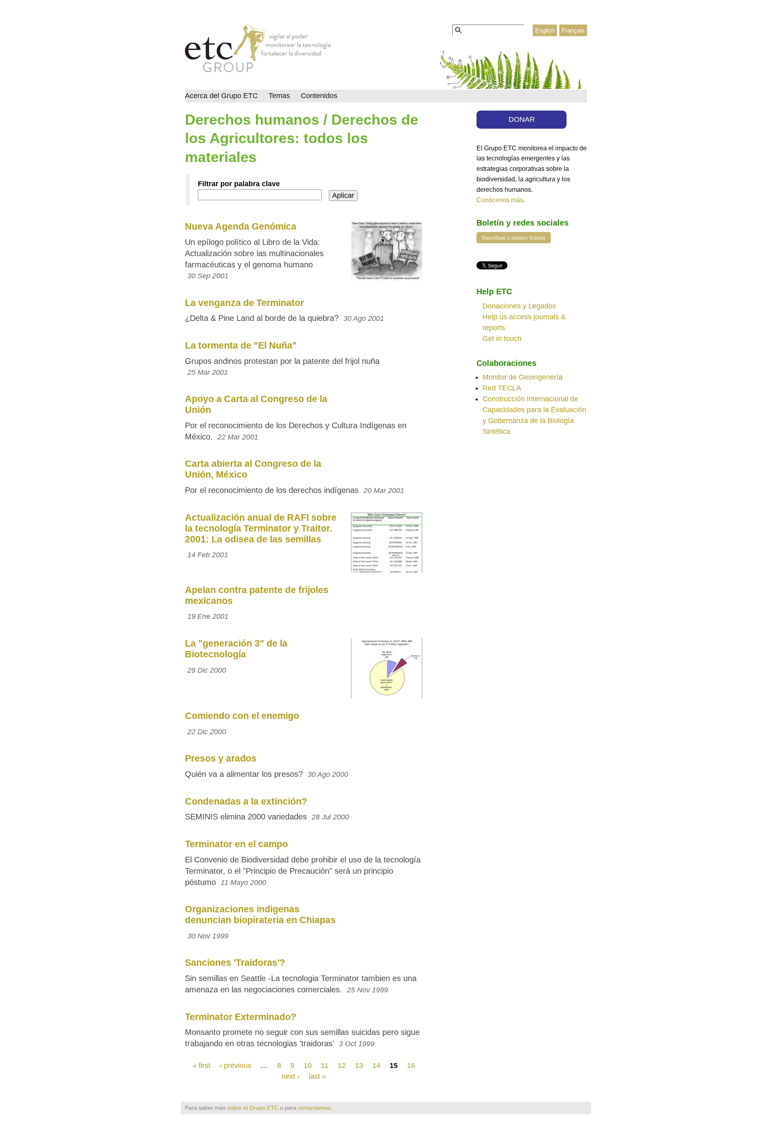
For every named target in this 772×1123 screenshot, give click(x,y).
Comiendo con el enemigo (242, 715)
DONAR (522, 119)
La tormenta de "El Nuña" (241, 345)
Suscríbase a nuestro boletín (513, 237)
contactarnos (314, 1108)
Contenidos (319, 96)
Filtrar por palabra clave (239, 184)
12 (342, 1065)
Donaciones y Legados (519, 306)
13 (359, 1065)
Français (573, 30)
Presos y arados (221, 758)
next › (290, 1076)
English (544, 30)
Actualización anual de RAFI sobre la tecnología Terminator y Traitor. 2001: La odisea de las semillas (261, 528)
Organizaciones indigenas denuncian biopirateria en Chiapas (260, 914)
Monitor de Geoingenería (522, 377)
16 (411, 1065)
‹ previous (235, 1065)
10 (308, 1065)
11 (325, 1065)
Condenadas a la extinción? (246, 801)
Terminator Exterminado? (240, 1017)
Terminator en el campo (236, 844)
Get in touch (502, 339)
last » (317, 1076)
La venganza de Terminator (244, 303)
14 (376, 1065)
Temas (279, 96)
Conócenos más (499, 199)
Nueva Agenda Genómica (240, 226)
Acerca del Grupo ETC (221, 96)
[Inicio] (258, 51)
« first (201, 1065)
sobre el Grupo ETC (252, 1108)
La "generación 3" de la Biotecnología (236, 648)
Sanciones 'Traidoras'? (235, 962)
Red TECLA (501, 388)
